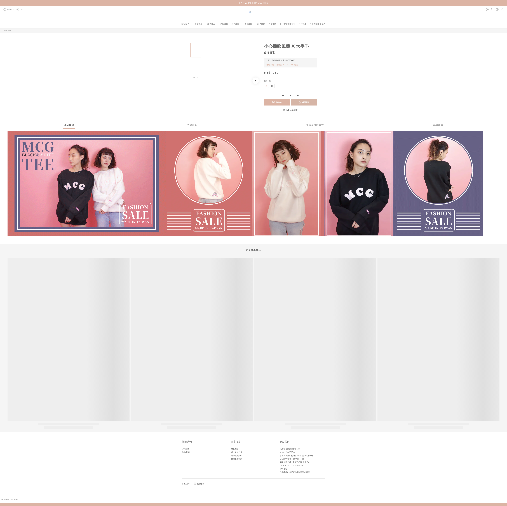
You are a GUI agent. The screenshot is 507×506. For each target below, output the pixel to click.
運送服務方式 (236, 452)
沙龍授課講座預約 (317, 24)
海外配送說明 (236, 455)
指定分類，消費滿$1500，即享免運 (282, 65)
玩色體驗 (261, 24)
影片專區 (235, 24)
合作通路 (272, 24)
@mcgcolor (298, 459)
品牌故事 (186, 449)
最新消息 (198, 24)
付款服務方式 (236, 459)
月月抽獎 (302, 24)
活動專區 (224, 24)
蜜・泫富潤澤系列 (287, 24)
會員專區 (248, 24)
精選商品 (211, 24)
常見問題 (234, 449)
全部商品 (7, 30)
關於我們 (185, 24)
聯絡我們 (186, 452)
